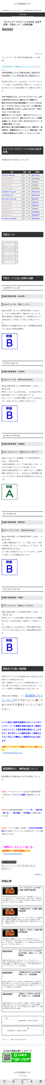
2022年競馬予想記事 (10, 862)
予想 (33, 866)
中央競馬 (26, 866)
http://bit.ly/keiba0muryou (13, 753)
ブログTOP (22, 1076)
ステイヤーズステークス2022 (12, 866)
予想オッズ (7, 869)
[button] (40, 534)
